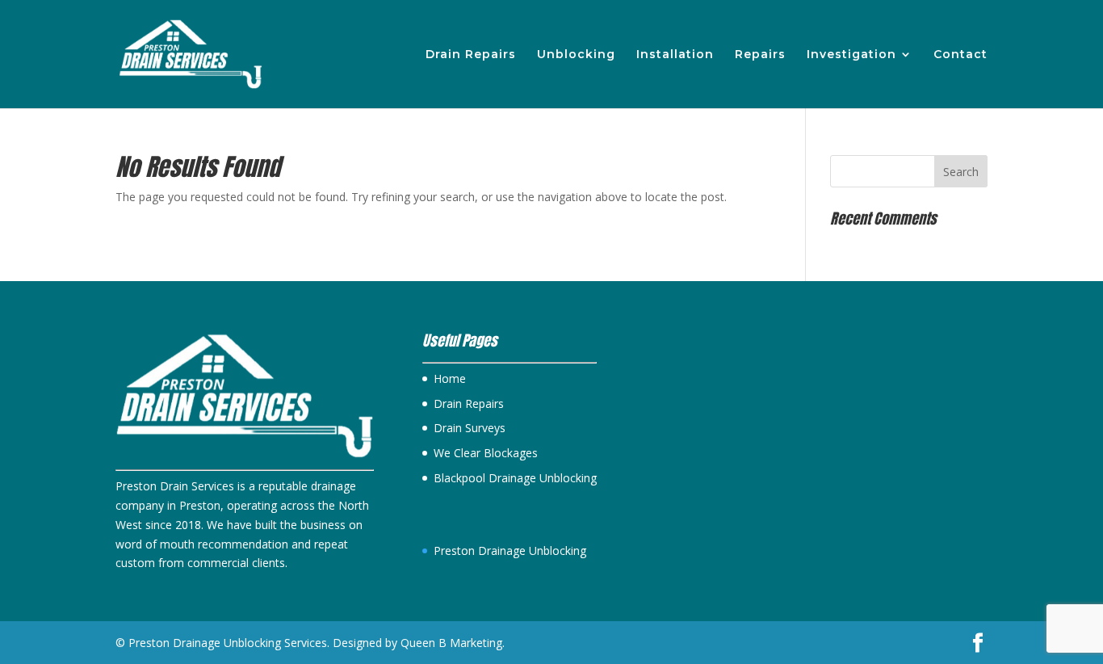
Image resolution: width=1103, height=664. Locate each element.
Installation (675, 54)
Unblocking (576, 54)
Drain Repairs (471, 54)
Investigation (851, 54)
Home (450, 378)
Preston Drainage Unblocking (510, 550)
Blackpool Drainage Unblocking (515, 477)
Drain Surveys (469, 427)
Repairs (760, 54)
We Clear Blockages (486, 452)
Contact (960, 54)
